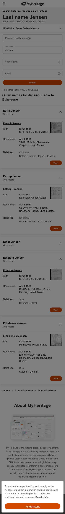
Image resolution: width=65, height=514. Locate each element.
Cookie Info (41, 497)
